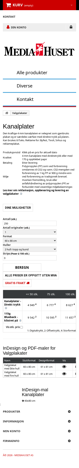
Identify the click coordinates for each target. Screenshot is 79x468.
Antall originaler (13, 227)
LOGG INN (71, 27)
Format (7, 236)
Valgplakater (19, 113)
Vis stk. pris (13, 327)
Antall (7, 219)
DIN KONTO (18, 27)
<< (27, 294)
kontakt (9, 16)
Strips (6, 253)
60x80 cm (29, 400)
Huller (7, 245)
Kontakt (25, 99)
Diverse (24, 85)
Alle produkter (32, 72)
